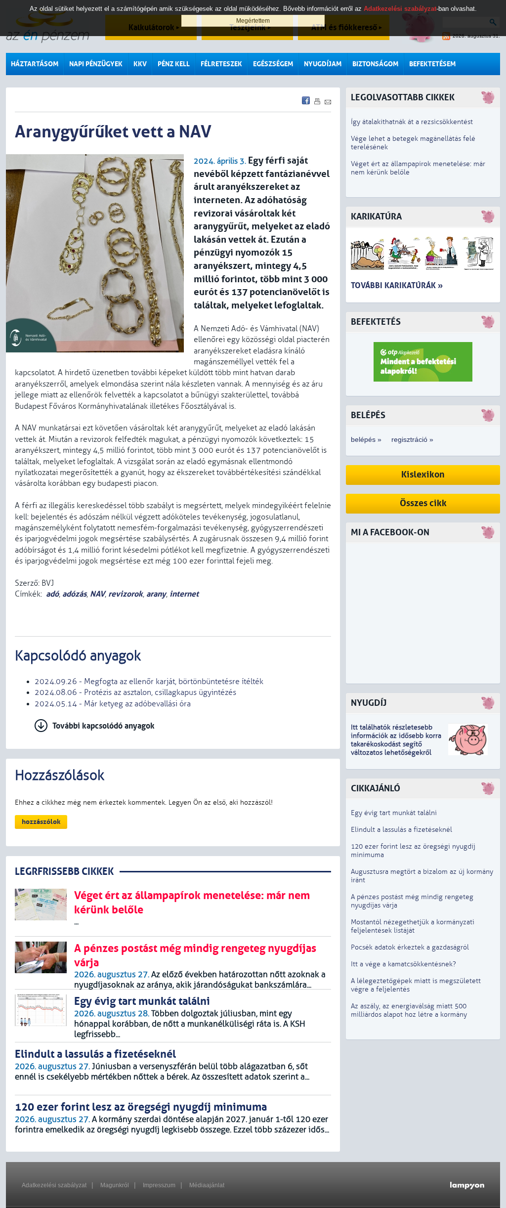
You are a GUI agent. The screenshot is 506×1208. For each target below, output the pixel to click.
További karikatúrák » (397, 285)
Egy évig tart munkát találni (394, 813)
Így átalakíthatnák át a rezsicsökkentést (412, 122)
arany (156, 594)
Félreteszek (221, 64)
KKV (140, 64)
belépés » (366, 439)
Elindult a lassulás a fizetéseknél (401, 829)
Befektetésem (432, 64)
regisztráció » (412, 439)
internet (184, 594)
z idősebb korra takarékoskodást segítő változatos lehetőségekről (396, 744)
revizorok (125, 594)
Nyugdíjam (322, 64)
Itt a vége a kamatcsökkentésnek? (403, 964)
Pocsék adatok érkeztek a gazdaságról (410, 947)
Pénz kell (174, 64)
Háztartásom (34, 64)
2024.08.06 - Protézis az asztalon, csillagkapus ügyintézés (135, 692)
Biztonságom (375, 64)
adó (52, 594)
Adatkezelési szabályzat (54, 1185)
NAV (97, 594)
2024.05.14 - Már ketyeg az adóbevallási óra (113, 703)
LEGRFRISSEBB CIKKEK (64, 871)
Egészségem (273, 64)
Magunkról (114, 1185)
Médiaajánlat (206, 1185)
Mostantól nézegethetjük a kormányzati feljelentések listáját (412, 926)
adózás (74, 594)
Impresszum (159, 1185)
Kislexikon (423, 475)
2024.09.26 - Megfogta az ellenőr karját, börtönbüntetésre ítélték (149, 681)
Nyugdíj (368, 703)
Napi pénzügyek (96, 64)
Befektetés (376, 322)
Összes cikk (423, 503)
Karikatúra (376, 217)
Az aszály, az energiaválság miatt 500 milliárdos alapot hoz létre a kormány (409, 1010)
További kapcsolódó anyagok (103, 726)
